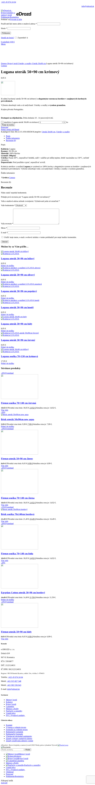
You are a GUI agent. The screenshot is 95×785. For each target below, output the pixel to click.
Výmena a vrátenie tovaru (16, 727)
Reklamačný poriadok (14, 732)
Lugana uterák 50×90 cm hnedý (17, 307)
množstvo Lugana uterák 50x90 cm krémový (21, 122)
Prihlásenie (6, 33)
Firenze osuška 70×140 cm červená (18, 403)
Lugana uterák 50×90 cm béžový (18, 258)
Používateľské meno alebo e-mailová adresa (19, 24)
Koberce (9, 702)
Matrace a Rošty (12, 709)
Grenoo (4, 66)
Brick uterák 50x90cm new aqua (17, 419)
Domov (4, 63)
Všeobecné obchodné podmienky (19, 736)
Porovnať (9, 774)
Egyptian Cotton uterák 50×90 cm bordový (23, 592)
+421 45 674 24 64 (8, 2)
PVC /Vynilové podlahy (15, 715)
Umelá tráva (10, 713)
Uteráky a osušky (25, 63)
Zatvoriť (4, 783)
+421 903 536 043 (14, 685)
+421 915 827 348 (14, 681)
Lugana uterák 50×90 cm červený (18, 340)
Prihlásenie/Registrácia (15, 776)
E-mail (4, 233)
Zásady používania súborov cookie (19, 741)
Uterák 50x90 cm (39, 63)
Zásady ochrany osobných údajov (19, 738)
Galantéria (10, 706)
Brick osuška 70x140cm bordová (17, 514)
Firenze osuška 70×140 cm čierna (18, 498)
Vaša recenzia (7, 224)
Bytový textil (12, 63)
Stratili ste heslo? (7, 38)
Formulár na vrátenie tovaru (17, 730)
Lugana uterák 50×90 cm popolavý (19, 291)
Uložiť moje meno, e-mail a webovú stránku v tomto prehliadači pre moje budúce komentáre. (40, 237)
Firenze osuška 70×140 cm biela (17, 553)
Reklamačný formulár (14, 734)
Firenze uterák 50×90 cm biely (16, 631)
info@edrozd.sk (88, 6)
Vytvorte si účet (16, 19)
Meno (4, 228)
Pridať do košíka (8, 125)
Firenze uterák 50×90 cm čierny (17, 458)
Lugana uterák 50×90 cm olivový (18, 274)
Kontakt (9, 725)
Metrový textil (11, 700)
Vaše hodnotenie (8, 205)
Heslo (4, 28)
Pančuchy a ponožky (14, 711)
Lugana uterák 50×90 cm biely (16, 323)
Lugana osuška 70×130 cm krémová (19, 356)
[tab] (50, 136)
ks (67, 122)
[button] (7, 266)
